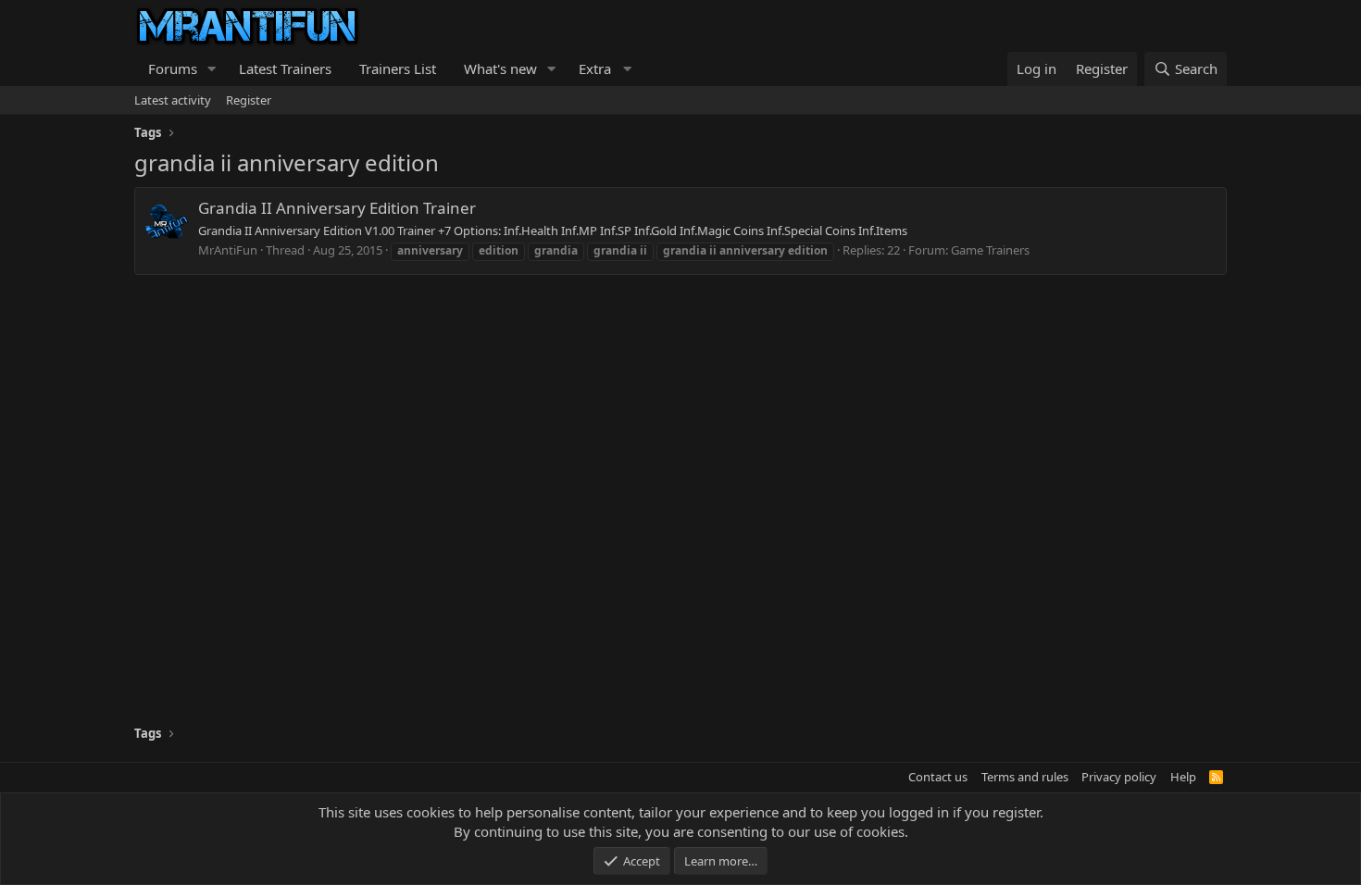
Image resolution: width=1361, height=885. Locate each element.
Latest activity (172, 100)
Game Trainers (990, 250)
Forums (172, 68)
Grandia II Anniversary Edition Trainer (337, 207)
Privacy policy (1118, 776)
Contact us (938, 776)
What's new (500, 68)
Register (248, 100)
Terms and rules (1024, 776)
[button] (212, 69)
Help (1183, 776)
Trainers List (397, 68)
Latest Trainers (285, 68)
